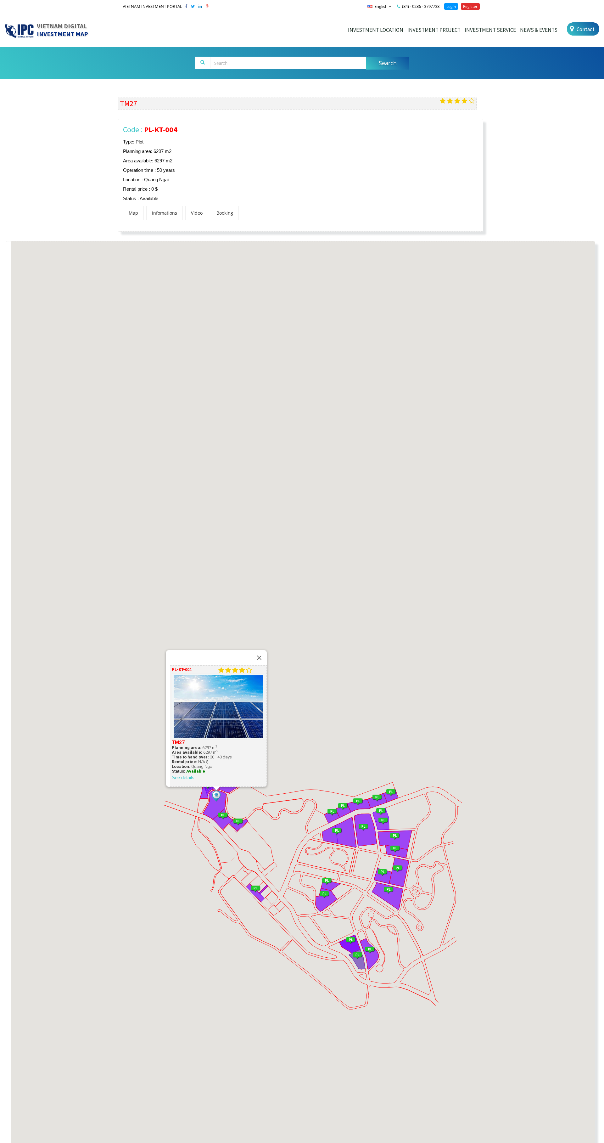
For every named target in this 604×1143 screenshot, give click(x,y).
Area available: (187, 752)
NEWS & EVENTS (538, 29)
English (381, 6)
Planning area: (186, 747)
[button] (216, 796)
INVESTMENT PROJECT (434, 29)
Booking (224, 213)
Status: (178, 771)
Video (197, 213)
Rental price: (184, 761)
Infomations (164, 213)
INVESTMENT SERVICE (490, 29)
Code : (150, 129)
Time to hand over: (190, 757)
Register (470, 6)
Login (451, 6)
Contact (585, 29)
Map (133, 213)
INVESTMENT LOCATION (375, 29)
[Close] (259, 657)
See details (183, 777)
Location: (181, 766)
